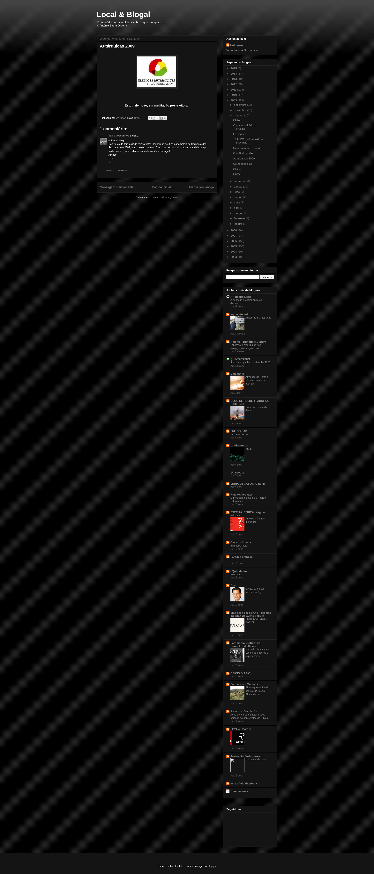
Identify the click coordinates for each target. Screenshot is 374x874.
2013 (234, 78)
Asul (233, 585)
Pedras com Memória (244, 684)
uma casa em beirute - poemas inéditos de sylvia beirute (250, 614)
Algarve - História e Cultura (248, 341)
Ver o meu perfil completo (242, 50)
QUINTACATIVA (240, 359)
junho (238, 197)
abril (237, 207)
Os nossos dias (242, 163)
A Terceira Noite (240, 296)
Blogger (211, 866)
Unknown (236, 45)
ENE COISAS (238, 431)
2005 (234, 246)
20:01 (111, 163)
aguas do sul (239, 314)
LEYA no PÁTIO (240, 729)
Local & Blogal (123, 14)
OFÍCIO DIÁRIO (240, 673)
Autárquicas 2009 (244, 158)
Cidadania (237, 373)
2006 (234, 241)
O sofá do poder (243, 153)
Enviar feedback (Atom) (164, 197)
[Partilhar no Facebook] (161, 118)
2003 (234, 256)
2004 (234, 251)
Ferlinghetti (240, 134)
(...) (232, 560)
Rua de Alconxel (241, 494)
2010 (234, 94)
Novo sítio (236, 574)
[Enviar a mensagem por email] (150, 118)
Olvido (237, 169)
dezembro (240, 104)
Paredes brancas (241, 556)
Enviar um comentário (117, 170)
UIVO (236, 174)
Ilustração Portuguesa (245, 756)
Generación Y (239, 791)
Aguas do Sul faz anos (258, 317)
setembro (240, 181)
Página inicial (161, 187)
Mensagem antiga (201, 187)
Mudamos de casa (255, 759)
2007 (234, 235)
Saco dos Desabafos (244, 711)
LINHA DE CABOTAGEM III (247, 483)
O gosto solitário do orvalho (245, 127)
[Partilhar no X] (158, 118)
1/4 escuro (237, 472)
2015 (234, 68)
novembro (240, 110)
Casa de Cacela (240, 542)
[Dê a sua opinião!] (154, 118)
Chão (236, 120)
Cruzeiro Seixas (239, 434)
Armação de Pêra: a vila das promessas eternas (256, 380)
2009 (234, 100)
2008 (234, 230)
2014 (234, 73)
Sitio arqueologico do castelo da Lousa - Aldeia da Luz (257, 691)
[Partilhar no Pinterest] (165, 118)
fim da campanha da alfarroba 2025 (250, 362)
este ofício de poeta (243, 783)
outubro (239, 115)
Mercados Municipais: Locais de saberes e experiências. (257, 652)
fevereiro (240, 218)
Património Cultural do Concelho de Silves (245, 644)
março (238, 213)
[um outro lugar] (239, 545)
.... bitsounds (239, 445)
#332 (248, 448)
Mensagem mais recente (117, 187)
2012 (234, 84)
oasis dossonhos (118, 135)
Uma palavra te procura (247, 148)
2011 (234, 89)
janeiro (238, 223)
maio (237, 202)
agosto (238, 186)
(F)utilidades (238, 571)
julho (237, 191)
